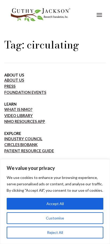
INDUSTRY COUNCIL (23, 139)
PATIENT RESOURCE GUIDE (29, 151)
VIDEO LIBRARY (18, 115)
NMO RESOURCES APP (24, 121)
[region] (55, 201)
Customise (55, 218)
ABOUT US (14, 80)
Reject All (55, 232)
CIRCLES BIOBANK (21, 144)
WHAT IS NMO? (18, 109)
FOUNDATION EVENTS (25, 92)
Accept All (55, 203)
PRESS (9, 86)
